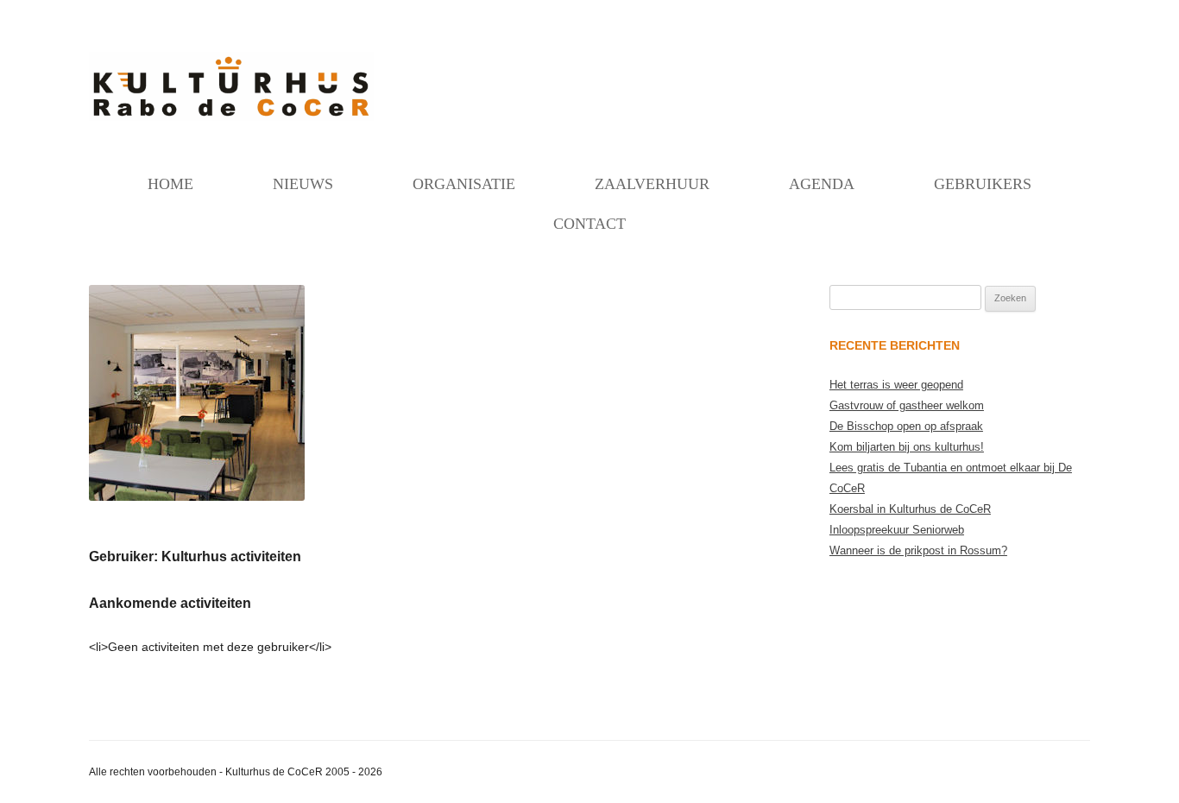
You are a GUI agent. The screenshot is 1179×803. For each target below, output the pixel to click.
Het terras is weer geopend (896, 384)
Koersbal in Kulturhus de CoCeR (910, 509)
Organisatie (464, 184)
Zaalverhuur (652, 184)
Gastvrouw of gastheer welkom (906, 405)
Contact (589, 223)
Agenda (821, 184)
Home (170, 184)
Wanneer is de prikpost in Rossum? (918, 550)
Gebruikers (982, 184)
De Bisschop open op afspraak (906, 426)
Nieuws (303, 184)
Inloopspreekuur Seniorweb (896, 529)
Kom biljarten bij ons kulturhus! (906, 446)
